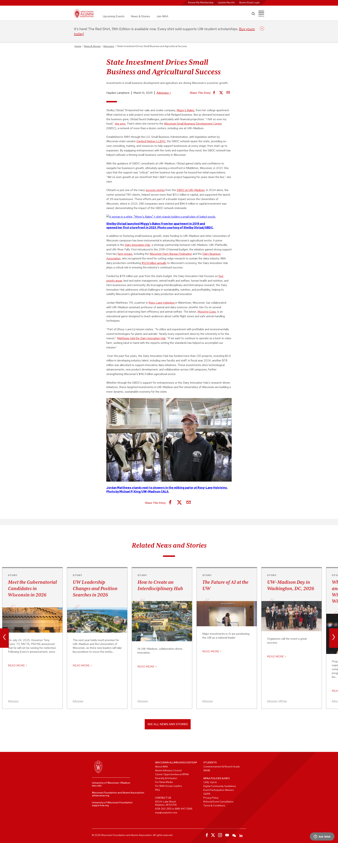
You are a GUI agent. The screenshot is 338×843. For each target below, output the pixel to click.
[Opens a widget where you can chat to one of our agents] (322, 836)
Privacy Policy (210, 797)
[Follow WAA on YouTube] (227, 835)
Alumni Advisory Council (168, 770)
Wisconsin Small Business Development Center (193, 123)
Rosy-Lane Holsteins (162, 302)
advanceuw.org (100, 795)
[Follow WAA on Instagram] (220, 835)
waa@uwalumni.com (166, 812)
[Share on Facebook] (214, 93)
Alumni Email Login (249, 2)
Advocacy (164, 93)
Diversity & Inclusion (166, 778)
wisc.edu (97, 785)
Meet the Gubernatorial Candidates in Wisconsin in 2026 (32, 588)
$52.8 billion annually (154, 263)
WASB (206, 770)
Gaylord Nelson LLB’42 (150, 141)
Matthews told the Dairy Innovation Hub (141, 338)
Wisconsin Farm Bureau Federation (171, 254)
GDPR (206, 793)
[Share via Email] (228, 93)
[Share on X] (221, 93)
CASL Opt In (210, 782)
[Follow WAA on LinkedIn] (241, 835)
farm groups (125, 254)
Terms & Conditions (214, 805)
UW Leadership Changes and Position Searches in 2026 (95, 588)
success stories (155, 190)
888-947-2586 (183, 808)
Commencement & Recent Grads (221, 766)
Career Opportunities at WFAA (172, 774)
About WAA (161, 766)
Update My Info (226, 2)
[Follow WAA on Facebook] (206, 835)
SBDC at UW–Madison (191, 190)
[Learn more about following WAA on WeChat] (234, 835)
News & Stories (140, 16)
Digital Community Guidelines (219, 786)
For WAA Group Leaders (168, 785)
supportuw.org (100, 805)
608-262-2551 (163, 808)
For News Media (164, 782)
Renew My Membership (201, 2)
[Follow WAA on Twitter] (213, 835)
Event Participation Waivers (218, 790)
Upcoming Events (113, 16)
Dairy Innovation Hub (137, 245)
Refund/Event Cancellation (218, 801)
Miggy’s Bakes (185, 110)
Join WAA (162, 16)
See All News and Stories (168, 724)
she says (120, 123)
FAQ (157, 789)
